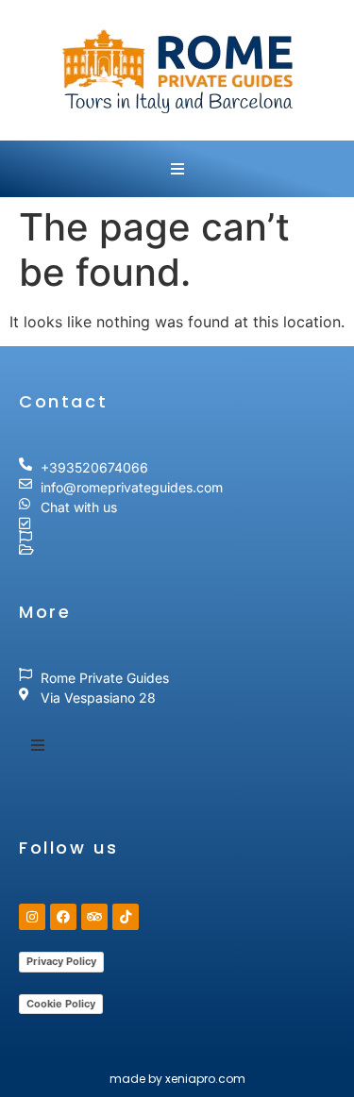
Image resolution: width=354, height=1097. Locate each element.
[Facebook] (63, 917)
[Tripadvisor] (94, 917)
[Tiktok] (125, 917)
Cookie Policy (60, 1003)
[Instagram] (32, 917)
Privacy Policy (61, 961)
